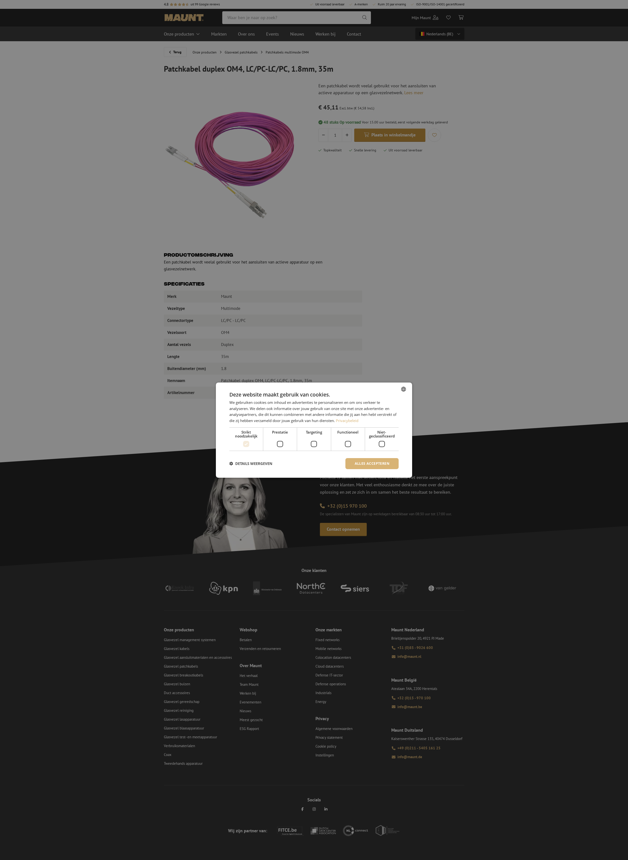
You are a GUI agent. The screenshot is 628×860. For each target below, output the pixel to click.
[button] (250, 463)
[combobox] (403, 388)
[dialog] (314, 429)
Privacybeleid (347, 420)
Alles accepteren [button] (372, 463)
